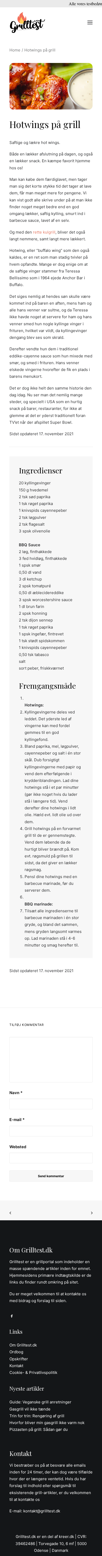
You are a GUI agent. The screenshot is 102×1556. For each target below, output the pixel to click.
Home (14, 50)
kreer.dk (66, 1536)
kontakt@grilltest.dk (41, 1510)
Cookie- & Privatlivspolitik (33, 1372)
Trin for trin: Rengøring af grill (36, 1415)
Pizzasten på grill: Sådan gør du (38, 1429)
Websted (17, 1146)
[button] (90, 22)
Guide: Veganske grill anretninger (40, 1402)
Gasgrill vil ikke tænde (29, 1409)
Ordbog (16, 1351)
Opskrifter (18, 1358)
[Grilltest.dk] (27, 22)
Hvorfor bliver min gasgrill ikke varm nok (46, 1422)
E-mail (17, 1119)
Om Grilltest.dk (23, 1345)
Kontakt (16, 1365)
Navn (15, 1092)
